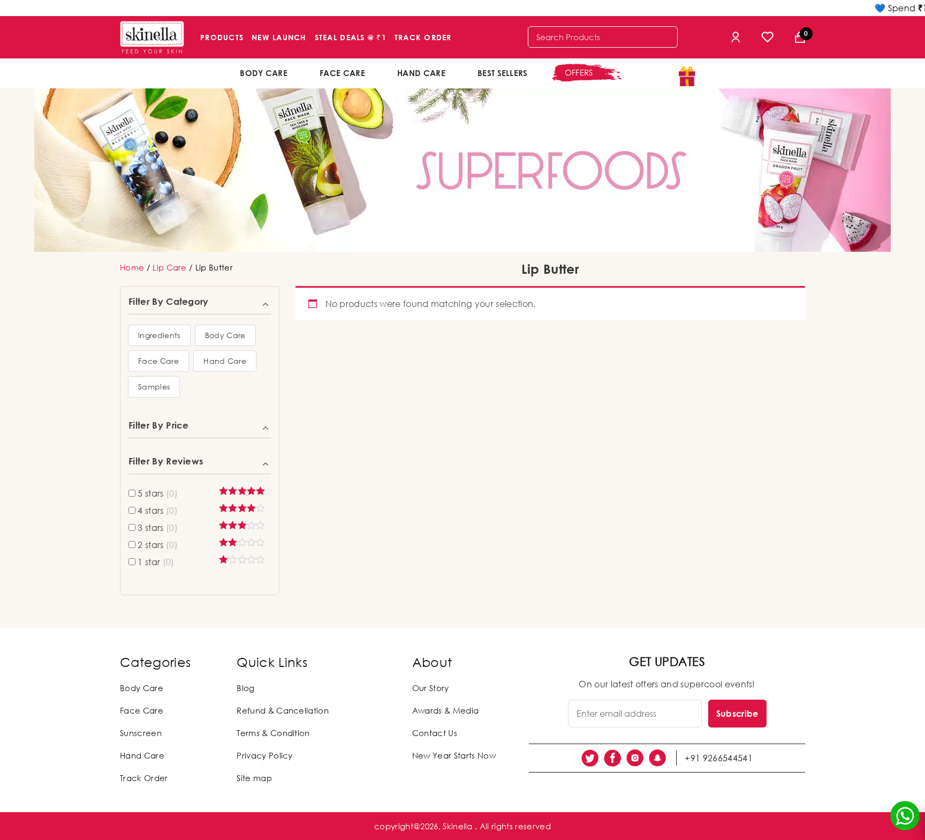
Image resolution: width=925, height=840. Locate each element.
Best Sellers (502, 73)
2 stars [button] (158, 544)
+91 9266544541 (718, 758)
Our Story (430, 688)
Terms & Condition (273, 733)
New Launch (279, 37)
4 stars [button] (158, 510)
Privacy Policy (264, 755)
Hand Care (421, 73)
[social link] (589, 758)
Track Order (423, 37)
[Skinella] (152, 37)
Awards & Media (445, 710)
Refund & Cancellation (283, 710)
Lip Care (170, 267)
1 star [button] (156, 562)
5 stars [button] (158, 493)
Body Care (263, 73)
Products (222, 37)
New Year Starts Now (454, 755)
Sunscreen (141, 733)
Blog (245, 688)
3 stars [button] (158, 527)
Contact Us (434, 733)
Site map (254, 778)
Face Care (342, 73)
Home (132, 267)
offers (579, 72)
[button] (159, 335)
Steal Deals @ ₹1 (350, 37)
